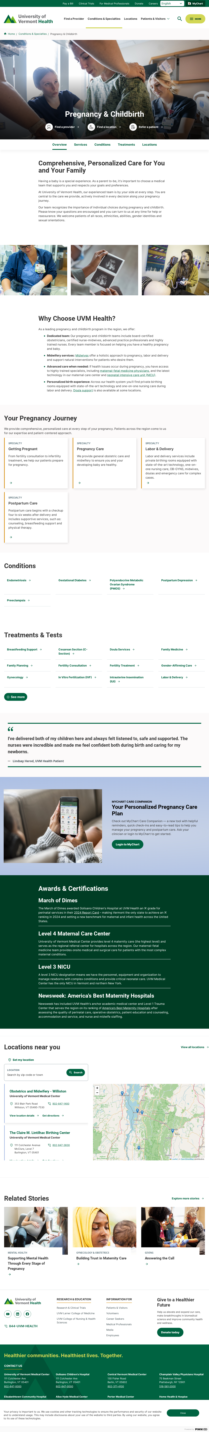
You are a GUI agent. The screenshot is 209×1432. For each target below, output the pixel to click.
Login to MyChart (127, 844)
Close (183, 1413)
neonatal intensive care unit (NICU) (131, 375)
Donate (139, 3)
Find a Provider (74, 18)
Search (78, 1072)
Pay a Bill (68, 3)
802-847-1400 (60, 1103)
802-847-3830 (61, 1145)
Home (11, 33)
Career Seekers (115, 1318)
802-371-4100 (116, 1386)
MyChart (197, 3)
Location (13, 1070)
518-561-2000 (167, 1386)
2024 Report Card (86, 912)
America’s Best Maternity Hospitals (126, 1008)
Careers (153, 3)
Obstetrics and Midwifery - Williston (38, 1091)
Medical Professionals (119, 1324)
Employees (112, 1335)
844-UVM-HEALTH (23, 1326)
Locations (130, 18)
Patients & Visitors (153, 18)
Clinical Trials (86, 3)
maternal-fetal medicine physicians (124, 371)
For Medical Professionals (114, 3)
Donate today (170, 1332)
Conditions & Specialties (104, 18)
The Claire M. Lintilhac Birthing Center (40, 1133)
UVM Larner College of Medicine (76, 1313)
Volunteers (112, 1313)
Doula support (83, 390)
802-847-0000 (12, 1386)
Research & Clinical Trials (71, 1307)
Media (109, 1329)
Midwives (82, 355)
